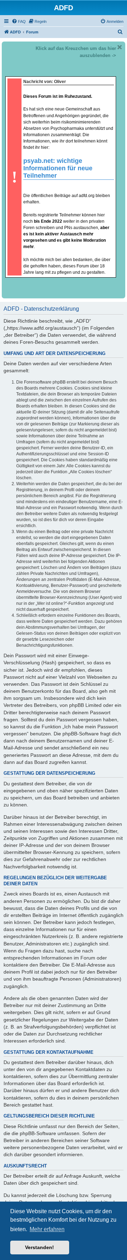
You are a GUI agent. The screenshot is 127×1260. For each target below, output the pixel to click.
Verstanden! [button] (39, 1247)
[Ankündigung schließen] (119, 47)
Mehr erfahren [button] (47, 1229)
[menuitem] (19, 21)
